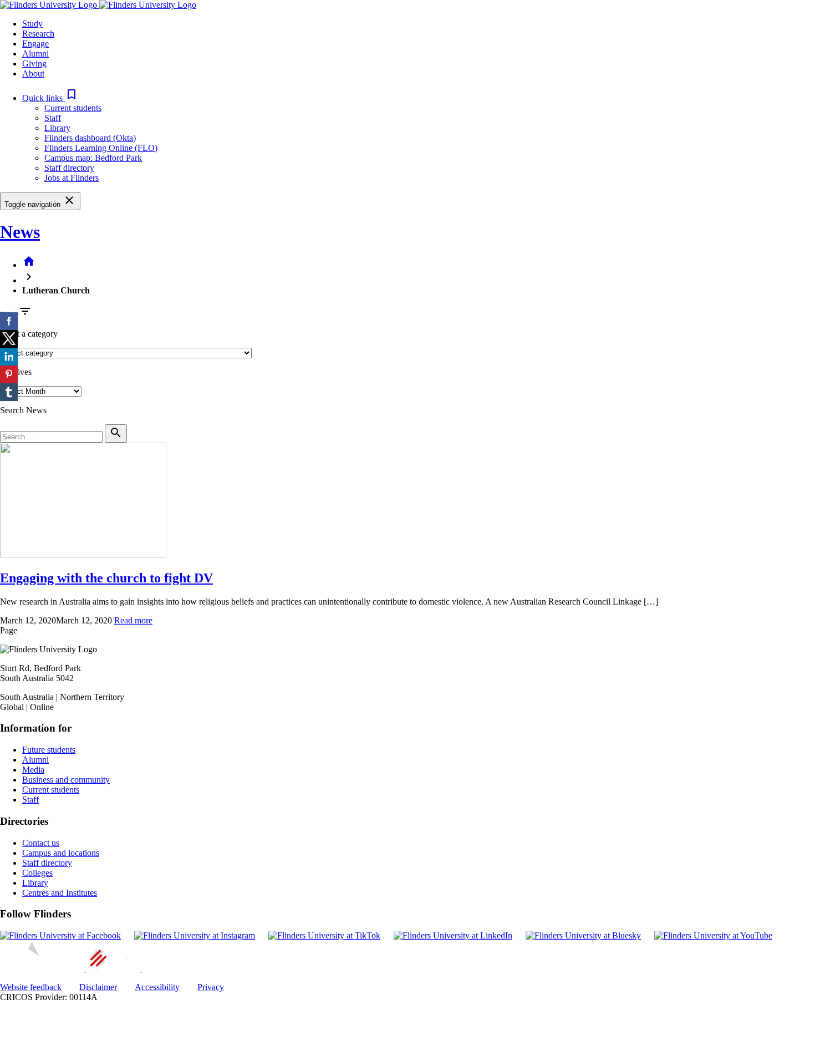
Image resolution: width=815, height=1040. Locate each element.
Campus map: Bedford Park (93, 158)
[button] (50, 98)
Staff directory (69, 168)
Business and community (66, 779)
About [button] (33, 73)
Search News (23, 410)
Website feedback (31, 987)
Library (57, 128)
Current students (72, 108)
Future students (48, 749)
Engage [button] (35, 43)
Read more (133, 620)
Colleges (37, 872)
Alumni (35, 759)
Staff (52, 118)
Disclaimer (98, 987)
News (20, 232)
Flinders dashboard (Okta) (90, 138)
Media (33, 769)
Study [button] (32, 23)
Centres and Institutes (59, 892)
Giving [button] (34, 63)
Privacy (210, 987)
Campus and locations (60, 853)
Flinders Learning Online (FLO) (100, 148)
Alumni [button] (35, 53)
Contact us (40, 843)
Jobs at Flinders (71, 177)
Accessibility (157, 987)
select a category (29, 333)
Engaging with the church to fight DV (106, 578)
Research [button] (38, 33)
